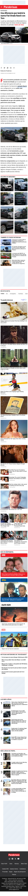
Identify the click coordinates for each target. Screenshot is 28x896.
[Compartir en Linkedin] (10, 67)
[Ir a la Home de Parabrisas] (10, 7)
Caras (10, 863)
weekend (14, 630)
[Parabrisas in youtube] (18, 859)
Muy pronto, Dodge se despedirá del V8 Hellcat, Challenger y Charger (14, 664)
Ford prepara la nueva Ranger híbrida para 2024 (14, 657)
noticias (14, 580)
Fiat (7, 293)
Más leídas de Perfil (8, 751)
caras (14, 555)
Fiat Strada (20, 293)
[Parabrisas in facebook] (12, 859)
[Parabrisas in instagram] (9, 859)
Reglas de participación (20, 871)
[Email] (14, 68)
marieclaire (14, 605)
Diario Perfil (4, 863)
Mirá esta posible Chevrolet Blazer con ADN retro (14, 660)
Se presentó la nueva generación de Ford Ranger (13, 672)
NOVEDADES (4, 10)
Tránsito (14, 874)
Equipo (10, 871)
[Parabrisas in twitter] (15, 859)
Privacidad (5, 871)
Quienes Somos (14, 869)
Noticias (17, 863)
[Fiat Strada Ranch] (7, 184)
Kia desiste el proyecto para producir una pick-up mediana (14, 668)
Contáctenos (23, 869)
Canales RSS (5, 869)
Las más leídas (6, 699)
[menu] (2, 7)
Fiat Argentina (13, 293)
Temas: (2, 293)
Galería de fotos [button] (19, 25)
